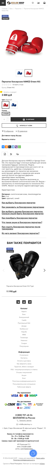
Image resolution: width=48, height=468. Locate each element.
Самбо (24, 320)
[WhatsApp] (19, 146)
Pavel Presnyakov (16, 464)
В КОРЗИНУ (30, 119)
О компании (24, 355)
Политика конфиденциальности (24, 381)
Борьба (24, 332)
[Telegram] (13, 146)
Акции (24, 375)
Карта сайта (40, 458)
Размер (4, 110)
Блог (24, 378)
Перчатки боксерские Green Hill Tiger (20, 286)
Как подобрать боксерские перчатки (19, 218)
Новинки (24, 340)
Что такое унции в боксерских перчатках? (22, 222)
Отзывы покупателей (24, 372)
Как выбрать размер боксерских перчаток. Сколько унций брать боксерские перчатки (23, 212)
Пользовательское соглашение (24, 384)
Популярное (24, 346)
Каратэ (24, 311)
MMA (24, 334)
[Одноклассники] (6, 146)
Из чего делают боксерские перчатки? (20, 233)
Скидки (24, 343)
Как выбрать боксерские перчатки (18, 202)
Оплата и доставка (24, 361)
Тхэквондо (24, 337)
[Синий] (14, 105)
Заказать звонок (25, 420)
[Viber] (16, 146)
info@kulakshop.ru (25, 424)
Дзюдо (24, 326)
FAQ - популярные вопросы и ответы (24, 369)
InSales (42, 464)
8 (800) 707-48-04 (24, 415)
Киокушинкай (24, 317)
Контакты (24, 358)
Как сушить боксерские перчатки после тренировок (21, 227)
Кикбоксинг (24, 329)
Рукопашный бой (24, 323)
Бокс (24, 314)
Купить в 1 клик (26, 125)
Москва (18, 135)
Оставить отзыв (18, 85)
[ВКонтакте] (3, 146)
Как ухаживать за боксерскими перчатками (23, 207)
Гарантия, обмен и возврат (24, 366)
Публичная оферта (24, 387)
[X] (9, 146)
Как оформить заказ (24, 364)
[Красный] (5, 105)
